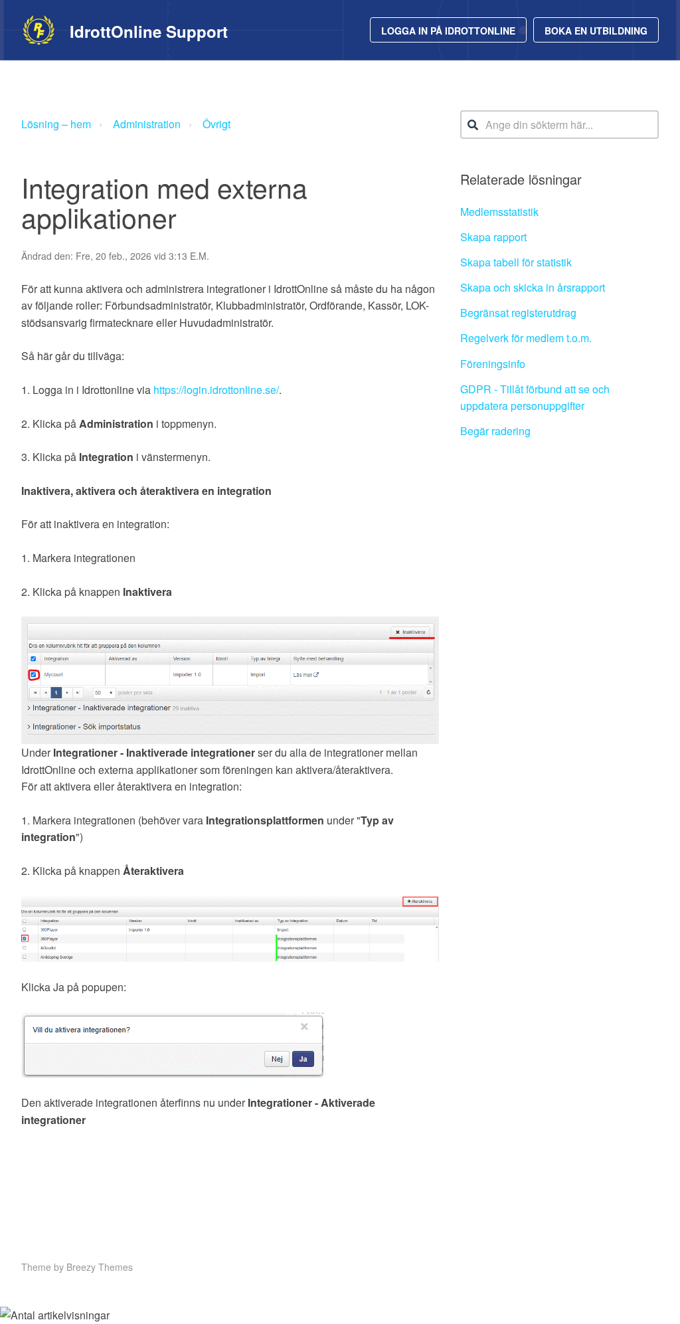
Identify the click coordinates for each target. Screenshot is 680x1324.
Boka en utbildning (596, 30)
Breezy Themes (99, 1267)
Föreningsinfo (492, 363)
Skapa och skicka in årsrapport (532, 287)
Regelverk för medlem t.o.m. (526, 337)
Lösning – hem (56, 124)
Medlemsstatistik (499, 211)
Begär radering (495, 430)
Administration (147, 124)
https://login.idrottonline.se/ (216, 389)
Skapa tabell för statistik (516, 262)
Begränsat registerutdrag (518, 312)
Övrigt (216, 124)
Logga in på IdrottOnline (448, 30)
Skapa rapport (493, 236)
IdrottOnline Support (149, 31)
